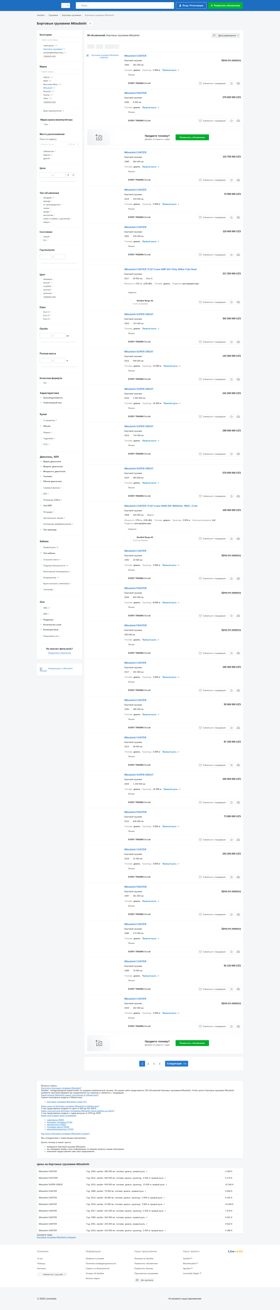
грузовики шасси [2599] (58, 1127)
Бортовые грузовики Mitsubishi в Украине (56, 1237)
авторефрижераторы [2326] (60, 1129)
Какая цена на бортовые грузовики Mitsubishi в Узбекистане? (70, 1106)
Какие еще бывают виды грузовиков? (59, 1115)
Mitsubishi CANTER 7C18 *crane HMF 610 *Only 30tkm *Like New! (160, 269)
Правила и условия (95, 1258)
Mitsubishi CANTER (135, 56)
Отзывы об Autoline (95, 1273)
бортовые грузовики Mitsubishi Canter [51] (67, 1102)
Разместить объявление (192, 137)
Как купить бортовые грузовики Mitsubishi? (61, 1088)
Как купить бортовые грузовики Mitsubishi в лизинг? (65, 1133)
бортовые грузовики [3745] (59, 1122)
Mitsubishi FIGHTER (135, 93)
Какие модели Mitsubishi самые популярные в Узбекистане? (70, 1095)
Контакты (41, 1268)
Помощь (41, 1263)
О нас (40, 1258)
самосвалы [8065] (55, 1120)
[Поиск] (78, 5)
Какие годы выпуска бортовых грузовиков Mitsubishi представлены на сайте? (78, 1111)
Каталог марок (93, 1278)
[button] (231, 83)
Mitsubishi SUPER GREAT (138, 314)
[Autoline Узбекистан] (47, 5)
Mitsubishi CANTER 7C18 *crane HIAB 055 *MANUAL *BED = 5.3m (160, 506)
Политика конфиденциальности (101, 1263)
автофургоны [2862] (56, 1124)
